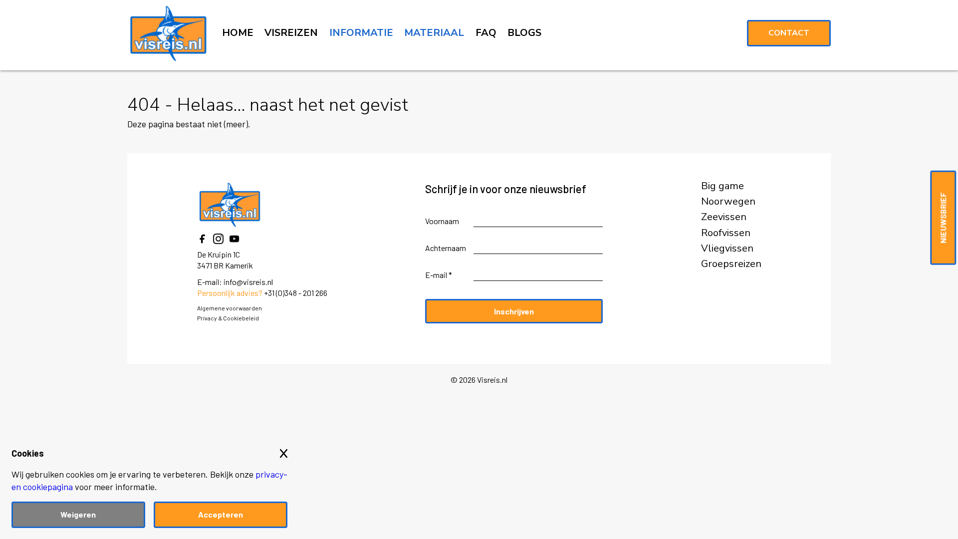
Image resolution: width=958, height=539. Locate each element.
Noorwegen (728, 202)
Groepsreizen (731, 264)
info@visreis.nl (248, 281)
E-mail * (438, 274)
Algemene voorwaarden (229, 307)
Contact (788, 32)
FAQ (486, 32)
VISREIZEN (291, 32)
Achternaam (445, 248)
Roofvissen (725, 233)
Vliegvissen (727, 249)
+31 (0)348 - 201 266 (295, 292)
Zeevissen (723, 217)
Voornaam (442, 221)
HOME (237, 32)
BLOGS (524, 32)
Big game (722, 186)
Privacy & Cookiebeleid (228, 317)
